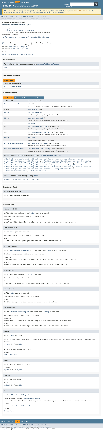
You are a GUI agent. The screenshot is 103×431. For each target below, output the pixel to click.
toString (31, 137)
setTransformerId (34, 126)
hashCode (31, 123)
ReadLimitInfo (24, 37)
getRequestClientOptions (62, 161)
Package (11, 2)
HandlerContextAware (9, 37)
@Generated (6, 43)
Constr (20, 19)
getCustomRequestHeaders (73, 159)
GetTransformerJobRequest (14, 86)
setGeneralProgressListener (53, 165)
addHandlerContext (11, 159)
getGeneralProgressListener (14, 161)
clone (30, 104)
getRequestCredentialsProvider (15, 163)
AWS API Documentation (10, 54)
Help (28, 2)
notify (14, 179)
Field (15, 19)
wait (28, 179)
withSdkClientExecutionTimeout (15, 171)
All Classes (42, 16)
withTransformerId (35, 143)
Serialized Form (27, 54)
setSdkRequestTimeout (83, 167)
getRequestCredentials (81, 161)
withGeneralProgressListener (15, 169)
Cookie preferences (17, 429)
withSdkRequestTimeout (37, 171)
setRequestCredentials (74, 165)
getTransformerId (34, 112)
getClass (7, 179)
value (13, 43)
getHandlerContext (33, 161)
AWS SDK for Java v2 (80, 11)
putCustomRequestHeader (33, 165)
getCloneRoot (24, 159)
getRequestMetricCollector (39, 163)
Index (23, 2)
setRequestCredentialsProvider (15, 167)
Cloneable (45, 37)
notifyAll (22, 179)
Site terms (8, 429)
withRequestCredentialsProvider (39, 169)
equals (30, 109)
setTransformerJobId (35, 132)
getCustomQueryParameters (53, 159)
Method (26, 19)
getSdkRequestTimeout (83, 163)
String (6, 112)
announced (10, 11)
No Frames (30, 16)
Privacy (3, 429)
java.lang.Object (7, 29)
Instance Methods (21, 98)
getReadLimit (46, 161)
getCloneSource (36, 159)
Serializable (36, 37)
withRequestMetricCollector (63, 169)
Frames (23, 16)
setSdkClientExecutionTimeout (62, 167)
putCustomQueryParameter (13, 165)
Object (36, 109)
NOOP (5, 67)
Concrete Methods (36, 98)
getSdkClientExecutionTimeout (62, 163)
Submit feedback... (69, 6)
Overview (4, 2)
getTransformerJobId (35, 118)
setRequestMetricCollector (39, 167)
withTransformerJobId (36, 148)
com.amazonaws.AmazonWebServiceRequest (19, 30)
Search (66, 4)
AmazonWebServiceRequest (17, 47)
